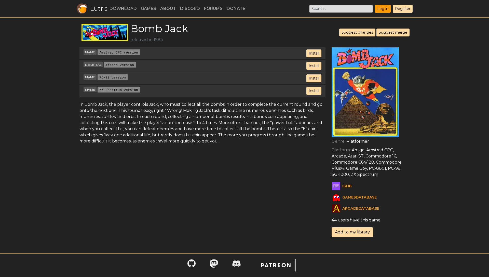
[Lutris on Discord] (236, 265)
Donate (236, 8)
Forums (213, 8)
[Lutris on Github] (191, 265)
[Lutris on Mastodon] (214, 265)
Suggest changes (357, 32)
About (168, 8)
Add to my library (352, 232)
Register (402, 8)
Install (314, 53)
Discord (190, 8)
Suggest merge (393, 32)
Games (148, 8)
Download (123, 8)
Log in (382, 8)
